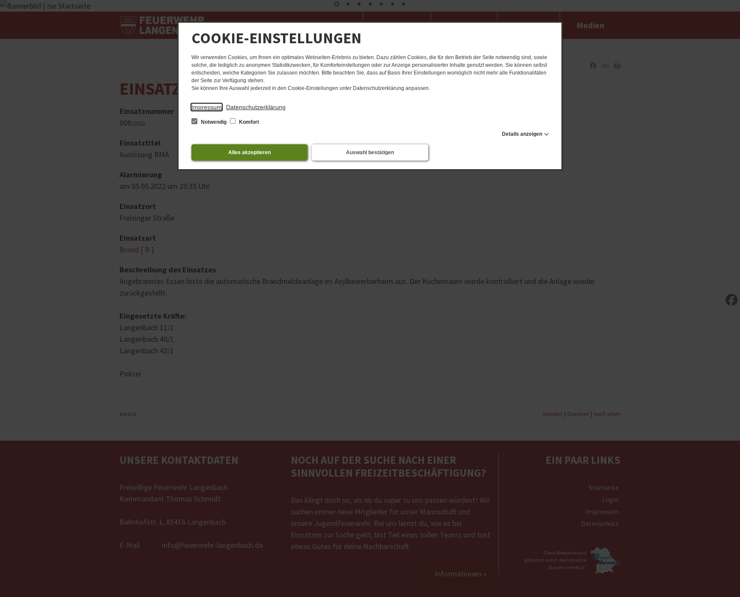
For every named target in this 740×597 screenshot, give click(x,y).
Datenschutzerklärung (256, 107)
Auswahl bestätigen (370, 152)
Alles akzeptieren (249, 152)
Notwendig (214, 122)
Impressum (206, 107)
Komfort (248, 122)
